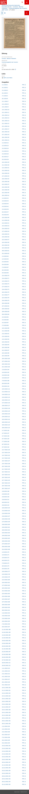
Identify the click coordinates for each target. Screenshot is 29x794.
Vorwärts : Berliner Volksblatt (9, 58)
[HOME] (3, 2)
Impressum (17, 791)
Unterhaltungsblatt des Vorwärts (10, 62)
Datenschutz (24, 791)
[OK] (22, 2)
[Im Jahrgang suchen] (26, 13)
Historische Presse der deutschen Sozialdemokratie (11, 6)
